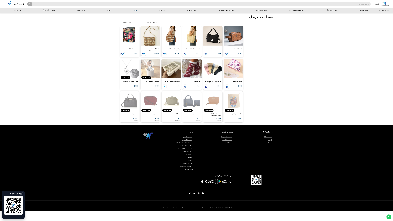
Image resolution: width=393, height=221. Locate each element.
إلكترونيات (162, 10)
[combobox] (201, 4)
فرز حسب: (154, 22)
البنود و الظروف (228, 143)
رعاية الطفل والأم (332, 10)
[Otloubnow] (385, 4)
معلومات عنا (268, 137)
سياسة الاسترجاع (203, 207)
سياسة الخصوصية (226, 137)
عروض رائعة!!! (81, 10)
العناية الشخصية (191, 10)
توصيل (270, 140)
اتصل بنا (270, 143)
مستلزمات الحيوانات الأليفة (226, 10)
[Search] (29, 4)
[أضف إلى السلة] (227, 54)
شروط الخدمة (183, 207)
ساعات (109, 10)
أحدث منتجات (17, 10)
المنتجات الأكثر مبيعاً (49, 10)
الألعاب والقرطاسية (261, 10)
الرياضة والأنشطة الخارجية (296, 10)
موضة (135, 10)
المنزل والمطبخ (363, 10)
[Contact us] (388, 216)
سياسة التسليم (174, 207)
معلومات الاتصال (165, 207)
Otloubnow (212, 208)
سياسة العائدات (227, 140)
